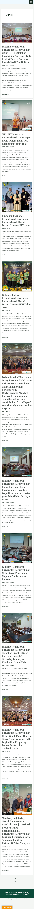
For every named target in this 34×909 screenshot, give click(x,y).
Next (17, 882)
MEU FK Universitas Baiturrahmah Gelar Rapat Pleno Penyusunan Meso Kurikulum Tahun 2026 (16, 139)
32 (22, 879)
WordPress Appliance (10, 899)
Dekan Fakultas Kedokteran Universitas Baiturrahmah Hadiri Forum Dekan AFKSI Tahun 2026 (16, 301)
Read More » (5, 94)
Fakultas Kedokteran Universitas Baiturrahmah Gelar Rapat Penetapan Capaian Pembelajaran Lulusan (16, 573)
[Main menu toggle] (31, 2)
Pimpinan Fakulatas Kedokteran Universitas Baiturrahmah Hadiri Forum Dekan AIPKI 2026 (16, 220)
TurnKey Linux (25, 899)
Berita (3, 65)
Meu (7, 65)
